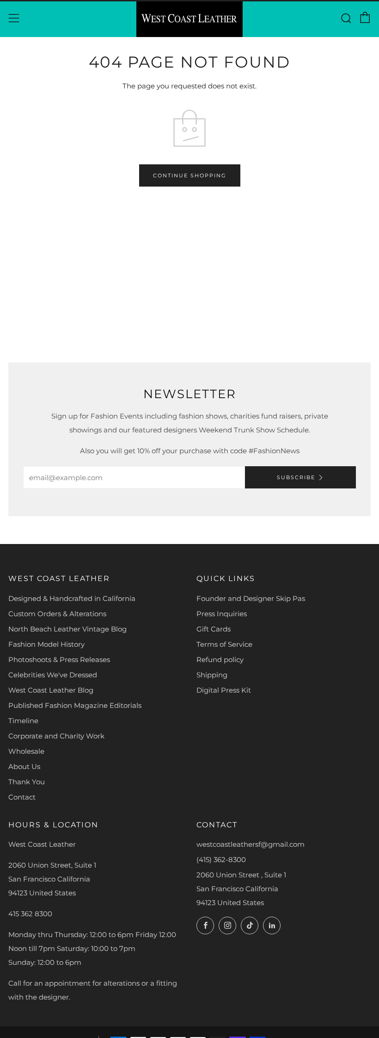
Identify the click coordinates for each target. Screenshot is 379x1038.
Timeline (23, 720)
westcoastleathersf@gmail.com (250, 844)
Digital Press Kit (223, 690)
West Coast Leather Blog (50, 690)
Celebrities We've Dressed (52, 674)
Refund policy (220, 659)
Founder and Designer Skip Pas (250, 598)
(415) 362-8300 (221, 859)
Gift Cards (213, 629)
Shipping (211, 674)
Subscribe (296, 477)
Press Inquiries (221, 613)
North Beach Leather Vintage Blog (67, 629)
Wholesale (26, 751)
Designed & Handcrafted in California (71, 598)
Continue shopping (189, 175)
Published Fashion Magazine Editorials (74, 705)
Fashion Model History (46, 644)
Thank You (26, 781)
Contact (22, 797)
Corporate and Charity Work (56, 736)
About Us (24, 766)
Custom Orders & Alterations (57, 613)
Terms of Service (224, 644)
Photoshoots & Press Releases (59, 659)
